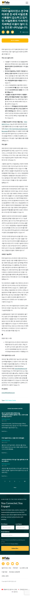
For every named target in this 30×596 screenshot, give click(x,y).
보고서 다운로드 (15, 40)
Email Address (5, 531)
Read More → (5, 431)
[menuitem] (9, 589)
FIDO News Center (6, 8)
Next (15, 487)
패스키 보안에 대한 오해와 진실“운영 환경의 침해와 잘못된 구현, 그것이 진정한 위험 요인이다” (15, 414)
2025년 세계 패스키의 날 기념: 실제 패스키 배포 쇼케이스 (15, 460)
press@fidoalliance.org (8, 392)
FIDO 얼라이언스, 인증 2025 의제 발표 (13, 438)
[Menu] (26, 3)
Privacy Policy (14, 543)
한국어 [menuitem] (16, 592)
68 (24, 481)
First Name (4, 524)
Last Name (19, 524)
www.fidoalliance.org (21, 368)
